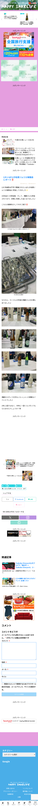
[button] (19, 505)
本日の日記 (27, 794)
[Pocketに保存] (23, 617)
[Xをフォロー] (10, 518)
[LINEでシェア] (32, 617)
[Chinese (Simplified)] (30, 3)
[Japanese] (35, 3)
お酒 (5, 486)
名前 (4, 662)
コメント (6, 640)
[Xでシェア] (6, 612)
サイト (4, 676)
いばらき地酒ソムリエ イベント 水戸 (15, 488)
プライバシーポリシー (10, 791)
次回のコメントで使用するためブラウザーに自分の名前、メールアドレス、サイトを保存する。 (19, 687)
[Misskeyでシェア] (32, 612)
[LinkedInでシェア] (19, 623)
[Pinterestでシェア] (10, 623)
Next (36, 19)
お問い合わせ (10, 788)
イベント (12, 486)
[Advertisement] (19, 105)
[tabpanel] (10, 19)
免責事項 (10, 794)
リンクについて (28, 788)
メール (5, 669)
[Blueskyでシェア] (23, 612)
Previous (2, 19)
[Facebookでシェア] (6, 617)
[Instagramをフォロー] (27, 518)
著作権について (28, 791)
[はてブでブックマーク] (15, 617)
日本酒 (19, 486)
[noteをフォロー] (19, 523)
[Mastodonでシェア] (15, 612)
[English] (32, 3)
